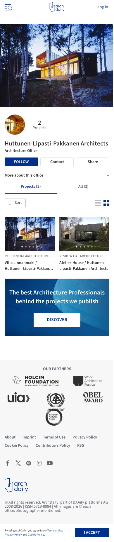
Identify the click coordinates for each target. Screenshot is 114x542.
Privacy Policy (13, 535)
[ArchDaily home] (56, 7)
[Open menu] (8, 7)
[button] (15, 203)
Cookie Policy (36, 535)
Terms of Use (54, 531)
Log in (103, 7)
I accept (92, 533)
